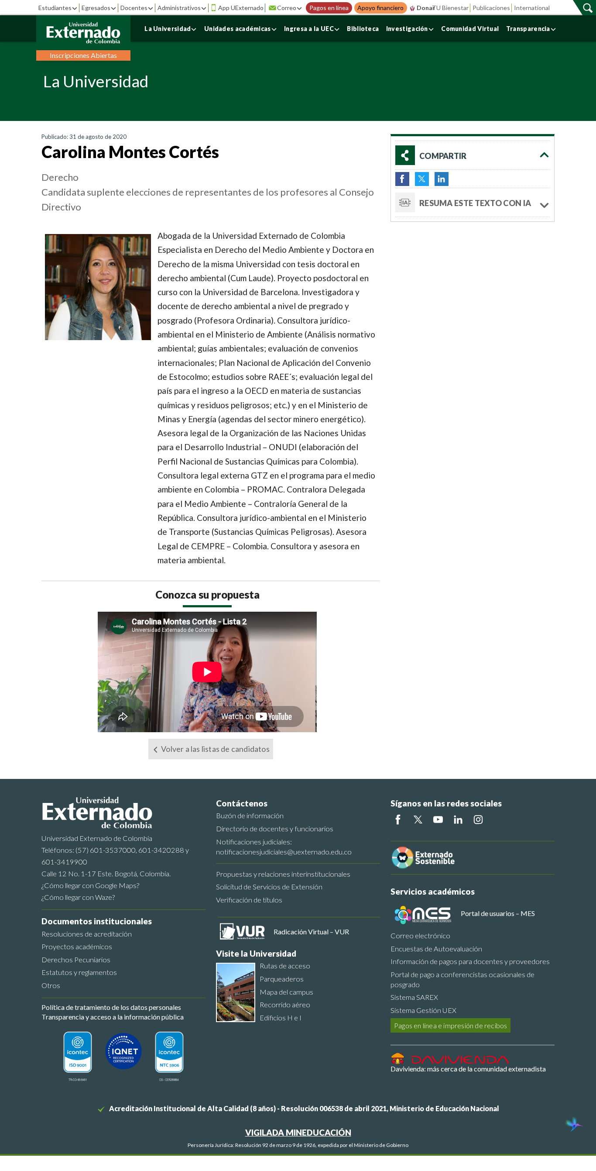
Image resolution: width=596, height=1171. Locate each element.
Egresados (96, 7)
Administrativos (179, 7)
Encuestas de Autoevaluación (436, 948)
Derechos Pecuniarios (75, 959)
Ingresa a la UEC (309, 28)
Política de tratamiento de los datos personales (111, 1007)
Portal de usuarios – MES (498, 913)
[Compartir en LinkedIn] (442, 179)
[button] (472, 155)
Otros (50, 985)
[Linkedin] (458, 819)
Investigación (407, 28)
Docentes (133, 7)
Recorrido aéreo (285, 1004)
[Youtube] (438, 819)
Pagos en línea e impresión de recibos (450, 1025)
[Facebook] (397, 819)
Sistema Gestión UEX (423, 1010)
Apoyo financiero (380, 8)
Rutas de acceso (285, 965)
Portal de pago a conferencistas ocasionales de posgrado (462, 979)
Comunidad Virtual (470, 28)
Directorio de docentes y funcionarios (274, 828)
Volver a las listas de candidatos (215, 749)
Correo (286, 7)
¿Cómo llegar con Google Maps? (90, 885)
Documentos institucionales (96, 921)
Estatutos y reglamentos (79, 972)
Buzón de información (250, 815)
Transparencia (528, 28)
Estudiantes (55, 7)
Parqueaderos (282, 979)
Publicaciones (491, 7)
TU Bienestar (450, 7)
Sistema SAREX (414, 997)
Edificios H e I (280, 1017)
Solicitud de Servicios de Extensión (269, 886)
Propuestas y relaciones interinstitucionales (283, 874)
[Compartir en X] (422, 179)
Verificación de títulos (249, 899)
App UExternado (241, 7)
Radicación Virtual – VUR (311, 931)
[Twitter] (418, 819)
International (532, 7)
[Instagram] (478, 819)
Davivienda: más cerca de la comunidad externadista (468, 1068)
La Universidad (167, 28)
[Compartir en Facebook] (402, 179)
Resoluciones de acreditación (86, 934)
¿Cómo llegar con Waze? (78, 897)
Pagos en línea (329, 8)
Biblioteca (363, 28)
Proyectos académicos (76, 946)
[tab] (472, 202)
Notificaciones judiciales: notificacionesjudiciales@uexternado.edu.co (284, 846)
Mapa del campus (286, 992)
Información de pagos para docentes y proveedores (470, 961)
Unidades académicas (237, 28)
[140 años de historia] (573, 1125)
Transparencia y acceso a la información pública (112, 1017)
